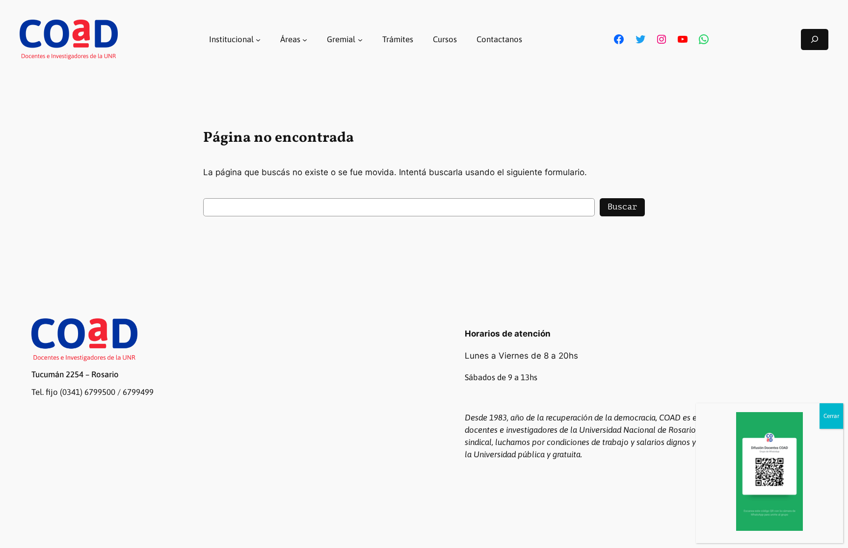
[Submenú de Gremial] (360, 39)
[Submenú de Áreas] (304, 39)
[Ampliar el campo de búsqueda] (814, 39)
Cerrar (831, 416)
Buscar (622, 206)
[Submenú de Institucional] (258, 39)
